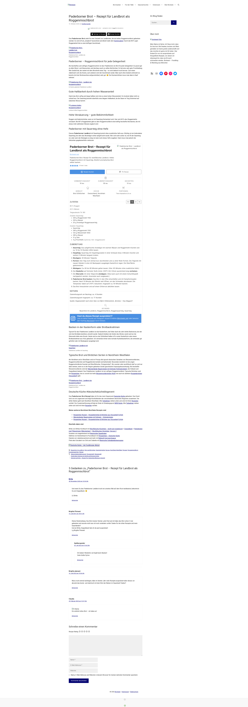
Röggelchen (75, 373)
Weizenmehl (98, 454)
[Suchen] (174, 22)
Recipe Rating (73, 632)
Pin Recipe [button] (125, 172)
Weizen (81, 452)
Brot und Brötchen (90, 450)
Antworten (75, 500)
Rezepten (135, 401)
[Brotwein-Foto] (156, 39)
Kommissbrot (118, 41)
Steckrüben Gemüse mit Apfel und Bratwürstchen (85, 456)
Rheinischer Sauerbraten (98, 433)
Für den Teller (129, 5)
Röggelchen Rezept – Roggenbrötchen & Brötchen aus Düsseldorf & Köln (98, 415)
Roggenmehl (90, 454)
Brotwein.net (74, 154)
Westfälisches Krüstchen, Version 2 (104, 431)
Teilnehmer (106, 401)
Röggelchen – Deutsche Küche (109, 436)
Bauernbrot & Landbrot (77, 450)
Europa (108, 450)
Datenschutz (134, 692)
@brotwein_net (122, 318)
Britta (71, 479)
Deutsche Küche (119, 396)
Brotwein (117, 692)
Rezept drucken (115, 34)
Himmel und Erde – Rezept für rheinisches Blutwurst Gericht (88, 458)
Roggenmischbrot (133, 450)
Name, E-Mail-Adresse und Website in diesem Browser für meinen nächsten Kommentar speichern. (104, 675)
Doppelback (128, 429)
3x (139, 202)
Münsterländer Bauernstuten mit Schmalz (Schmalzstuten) (107, 369)
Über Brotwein (168, 5)
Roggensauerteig (74, 452)
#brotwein (90, 321)
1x (132, 202)
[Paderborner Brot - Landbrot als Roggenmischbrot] (77, 52)
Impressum (125, 692)
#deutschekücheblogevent (78, 454)
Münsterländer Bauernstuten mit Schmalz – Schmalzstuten (93, 417)
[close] (125, 699)
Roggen (125, 450)
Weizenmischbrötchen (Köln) (106, 373)
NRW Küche (119, 403)
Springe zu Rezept (99, 34)
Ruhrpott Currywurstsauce (107, 438)
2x (136, 202)
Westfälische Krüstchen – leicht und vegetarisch (106, 429)
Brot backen (117, 5)
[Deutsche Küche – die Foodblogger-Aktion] (84, 445)
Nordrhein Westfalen (116, 450)
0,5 (128, 202)
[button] (178, 5)
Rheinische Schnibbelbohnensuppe (111, 440)
